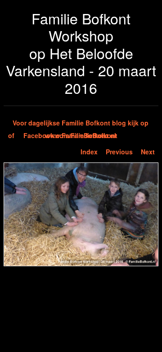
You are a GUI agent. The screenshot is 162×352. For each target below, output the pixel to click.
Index (89, 151)
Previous (119, 151)
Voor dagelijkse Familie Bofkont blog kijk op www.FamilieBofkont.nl (80, 123)
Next (148, 151)
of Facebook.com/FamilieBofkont (62, 135)
